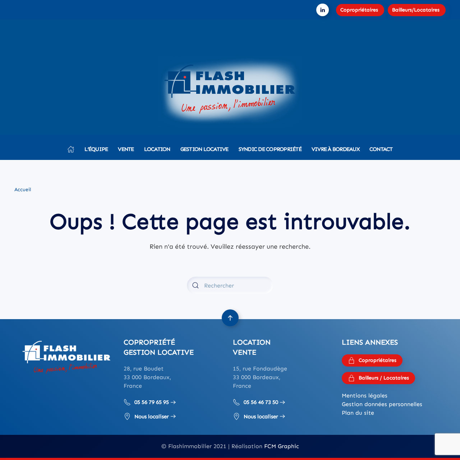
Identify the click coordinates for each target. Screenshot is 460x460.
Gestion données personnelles (382, 404)
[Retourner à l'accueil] (230, 92)
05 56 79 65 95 (151, 402)
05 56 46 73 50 (261, 402)
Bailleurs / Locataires (384, 378)
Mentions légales (364, 395)
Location (157, 149)
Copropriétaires (359, 10)
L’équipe (96, 149)
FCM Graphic (281, 446)
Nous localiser (151, 416)
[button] (230, 317)
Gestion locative (204, 149)
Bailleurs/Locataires (416, 10)
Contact (381, 149)
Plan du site (358, 412)
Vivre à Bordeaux (335, 149)
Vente (126, 149)
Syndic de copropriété (270, 149)
